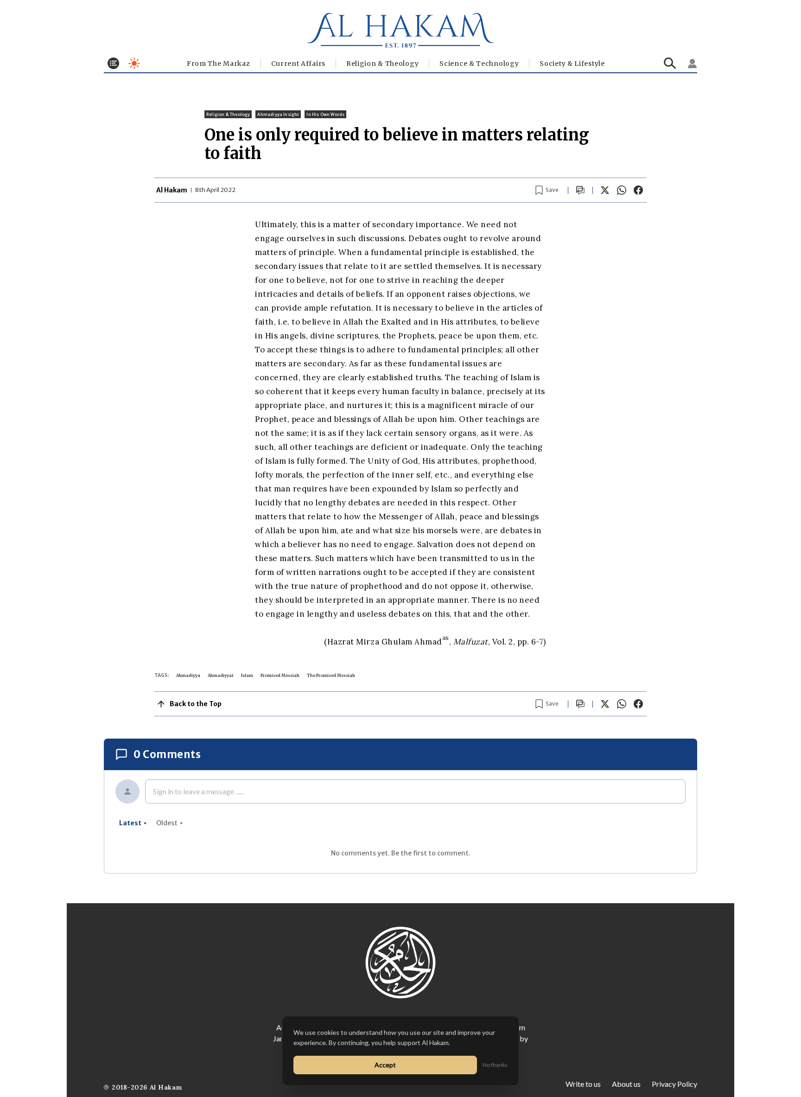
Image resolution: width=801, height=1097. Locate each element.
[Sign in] (692, 63)
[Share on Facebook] (638, 190)
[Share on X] (605, 190)
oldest (167, 823)
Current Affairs (298, 63)
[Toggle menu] (113, 63)
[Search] (670, 63)
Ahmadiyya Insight (278, 114)
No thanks (495, 1064)
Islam (247, 675)
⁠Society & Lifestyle (572, 63)
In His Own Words (325, 114)
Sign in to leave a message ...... (198, 791)
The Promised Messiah (331, 675)
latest (130, 823)
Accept (385, 1065)
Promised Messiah (280, 675)
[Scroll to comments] (580, 190)
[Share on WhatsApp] (621, 190)
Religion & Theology (382, 63)
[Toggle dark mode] (134, 63)
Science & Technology (479, 63)
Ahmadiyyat (221, 675)
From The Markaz (218, 63)
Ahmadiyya (188, 675)
